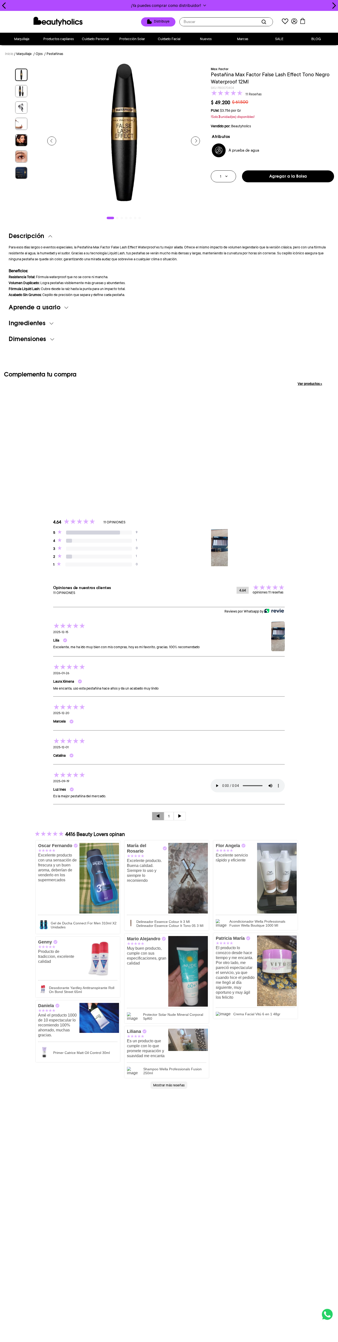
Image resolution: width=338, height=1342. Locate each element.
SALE (279, 39)
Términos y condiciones (165, 1167)
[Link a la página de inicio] (9, 54)
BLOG (316, 39)
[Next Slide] (334, 5)
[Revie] (274, 611)
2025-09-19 (61, 781)
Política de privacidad (202, 1167)
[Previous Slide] (4, 5)
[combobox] (226, 21)
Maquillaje (21, 39)
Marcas (242, 39)
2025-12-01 (61, 747)
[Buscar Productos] (265, 22)
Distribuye (161, 22)
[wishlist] (285, 22)
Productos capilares (58, 39)
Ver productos (310, 384)
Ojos (39, 54)
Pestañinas (55, 54)
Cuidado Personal (95, 39)
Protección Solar (132, 39)
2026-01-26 (61, 673)
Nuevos (206, 39)
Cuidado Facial (169, 39)
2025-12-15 (60, 632)
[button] (169, 5)
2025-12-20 (61, 713)
